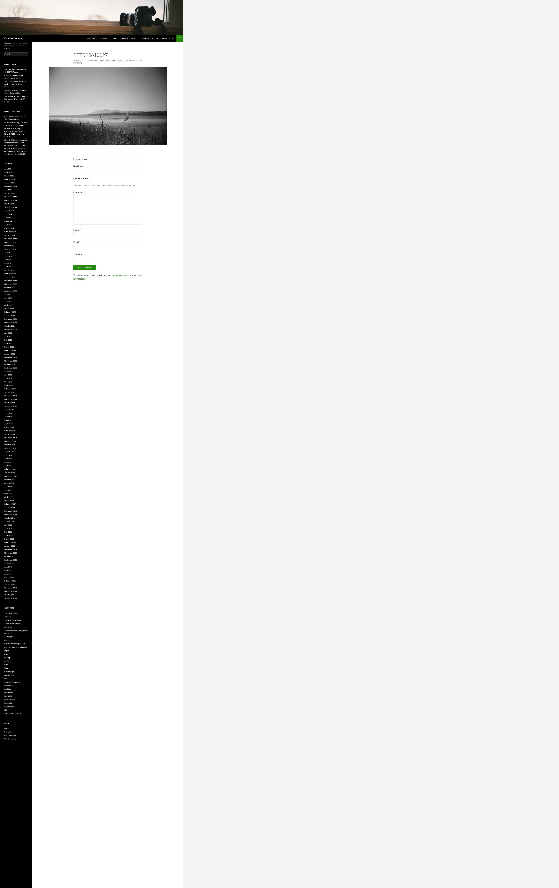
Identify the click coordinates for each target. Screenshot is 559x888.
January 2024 (9, 235)
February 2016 (10, 542)
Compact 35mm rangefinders (15, 647)
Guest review (9, 675)
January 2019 (9, 434)
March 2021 (9, 347)
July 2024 (8, 214)
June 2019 (8, 417)
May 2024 (8, 221)
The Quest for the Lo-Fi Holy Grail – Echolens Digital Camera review (15, 84)
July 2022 (8, 298)
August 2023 (9, 253)
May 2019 (8, 420)
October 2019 (9, 403)
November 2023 (10, 242)
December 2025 (10, 186)
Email (76, 242)
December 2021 (10, 319)
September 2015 (10, 560)
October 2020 (9, 364)
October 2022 (9, 287)
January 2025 (9, 193)
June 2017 (8, 490)
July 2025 (8, 190)
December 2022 (10, 280)
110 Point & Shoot (11, 613)
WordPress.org (10, 739)
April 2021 (8, 343)
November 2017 (10, 476)
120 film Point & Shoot (12, 620)
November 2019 (10, 399)
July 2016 (8, 525)
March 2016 (9, 539)
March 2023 (9, 270)
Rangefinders (9, 706)
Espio (6, 661)
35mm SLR (8, 627)
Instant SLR (8, 685)
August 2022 (9, 294)
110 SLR (7, 617)
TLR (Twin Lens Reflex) (12, 713)
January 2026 (9, 183)
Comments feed (10, 735)
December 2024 (10, 197)
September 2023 (10, 249)
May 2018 (8, 462)
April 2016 (8, 535)
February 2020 (10, 389)
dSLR (6, 654)
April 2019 (8, 424)
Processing (8, 703)
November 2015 (10, 553)
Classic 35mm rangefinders (14, 644)
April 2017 (8, 497)
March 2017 (9, 500)
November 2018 (10, 441)
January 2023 (9, 277)
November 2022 (10, 284)
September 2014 (10, 598)
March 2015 (9, 577)
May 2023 (8, 263)
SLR (5, 710)
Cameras (91, 38)
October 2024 (9, 204)
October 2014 (9, 595)
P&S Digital (8, 696)
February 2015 (10, 581)
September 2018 (10, 448)
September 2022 (10, 291)
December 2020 (10, 357)
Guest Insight (9, 672)
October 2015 (9, 556)
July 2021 (8, 333)
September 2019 (10, 406)
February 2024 (10, 232)
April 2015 (8, 574)
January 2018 (9, 472)
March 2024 (9, 228)
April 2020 (8, 385)
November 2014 (10, 591)
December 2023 (10, 239)
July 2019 (8, 413)
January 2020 (9, 392)
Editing (7, 658)
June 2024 (8, 218)
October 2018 (9, 445)
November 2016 (10, 514)
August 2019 (9, 410)
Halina (6, 678)
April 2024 (8, 225)
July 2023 (8, 256)
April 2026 (8, 172)
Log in (6, 728)
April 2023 (8, 266)
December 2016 (10, 511)
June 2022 (8, 301)
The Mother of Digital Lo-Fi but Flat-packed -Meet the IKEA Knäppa (16, 99)
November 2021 (10, 322)
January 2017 (9, 507)
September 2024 (10, 207)
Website (77, 254)
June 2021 (8, 336)
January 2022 (9, 315)
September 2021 (10, 329)
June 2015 (8, 567)
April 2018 (8, 466)
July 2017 (8, 486)
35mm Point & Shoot (12, 624)
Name (77, 229)
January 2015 (9, 584)
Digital (6, 651)
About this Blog (149, 38)
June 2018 (8, 459)
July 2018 (8, 455)
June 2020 (8, 378)
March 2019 (9, 427)
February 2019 (10, 431)
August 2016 (9, 521)
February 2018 (10, 469)
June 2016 (8, 528)
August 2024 (9, 211)
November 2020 (10, 361)
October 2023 (9, 246)
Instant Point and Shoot (13, 682)
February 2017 (10, 504)
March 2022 (9, 308)
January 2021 (9, 354)
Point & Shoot (9, 699)
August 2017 (9, 483)
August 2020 (9, 371)
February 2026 (10, 179)
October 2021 (9, 326)
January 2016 (9, 546)
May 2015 (8, 570)
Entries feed (8, 732)
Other (134, 38)
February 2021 (10, 350)
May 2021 (8, 340)
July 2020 (8, 375)
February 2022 (10, 312)
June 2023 (8, 260)
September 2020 (10, 368)
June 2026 (8, 169)
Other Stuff (8, 692)
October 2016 (9, 518)
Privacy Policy (168, 38)
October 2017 (9, 479)
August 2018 (9, 452)
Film (114, 38)
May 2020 (8, 382)
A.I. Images (124, 38)
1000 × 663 (93, 61)
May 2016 (8, 532)
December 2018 (10, 438)
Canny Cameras (13, 38)
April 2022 (8, 305)
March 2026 (9, 176)
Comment (79, 192)
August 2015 (9, 563)
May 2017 (8, 493)
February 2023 (10, 273)
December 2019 (10, 396)
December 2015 (10, 549)
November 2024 (10, 200)
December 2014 (10, 588)
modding (104, 38)
